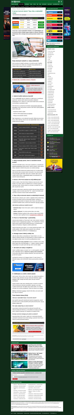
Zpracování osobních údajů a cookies (35, 413)
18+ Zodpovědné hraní (45, 413)
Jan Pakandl (24, 14)
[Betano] (7, 39)
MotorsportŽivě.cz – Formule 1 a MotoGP (20, 392)
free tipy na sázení (40, 202)
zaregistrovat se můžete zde (36, 214)
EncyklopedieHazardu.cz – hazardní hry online (35, 384)
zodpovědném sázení (28, 175)
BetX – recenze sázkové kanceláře (53, 128)
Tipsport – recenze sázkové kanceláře (53, 118)
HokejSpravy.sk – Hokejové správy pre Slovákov (36, 393)
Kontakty (15, 413)
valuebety (24, 290)
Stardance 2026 (50, 113)
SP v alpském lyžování (51, 89)
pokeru (14, 191)
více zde (32, 336)
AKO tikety (26, 243)
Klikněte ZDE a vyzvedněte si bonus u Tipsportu (24, 79)
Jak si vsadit (13, 6)
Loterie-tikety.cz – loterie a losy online (34, 387)
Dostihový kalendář (51, 99)
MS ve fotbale (50, 68)
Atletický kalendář (50, 94)
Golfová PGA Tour (50, 97)
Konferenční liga (50, 66)
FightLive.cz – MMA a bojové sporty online (20, 384)
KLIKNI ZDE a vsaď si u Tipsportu (35, 92)
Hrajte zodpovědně (14, 335)
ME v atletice (50, 56)
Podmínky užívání (26, 413)
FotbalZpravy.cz (33, 230)
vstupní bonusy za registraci (26, 113)
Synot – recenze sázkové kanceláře (53, 125)
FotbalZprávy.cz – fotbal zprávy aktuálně (20, 386)
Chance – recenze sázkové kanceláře (53, 123)
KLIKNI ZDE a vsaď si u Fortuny (35, 331)
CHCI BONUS (41, 22)
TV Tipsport (26, 257)
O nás (12, 413)
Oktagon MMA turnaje (51, 105)
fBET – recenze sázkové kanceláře (53, 131)
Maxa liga (49, 76)
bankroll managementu (17, 166)
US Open (49, 57)
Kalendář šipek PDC (51, 91)
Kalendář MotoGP (50, 86)
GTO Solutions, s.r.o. (54, 413)
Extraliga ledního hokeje (51, 73)
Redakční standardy (20, 413)
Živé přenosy (27, 6)
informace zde (30, 407)
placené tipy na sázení (26, 221)
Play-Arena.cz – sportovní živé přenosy (19, 393)
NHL (48, 74)
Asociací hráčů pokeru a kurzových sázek (22, 404)
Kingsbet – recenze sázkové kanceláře (53, 130)
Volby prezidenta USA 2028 (52, 111)
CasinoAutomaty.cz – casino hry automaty (35, 386)
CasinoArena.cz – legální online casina (19, 398)
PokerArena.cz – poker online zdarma (19, 395)
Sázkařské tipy (50, 135)
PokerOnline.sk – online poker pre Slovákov (35, 398)
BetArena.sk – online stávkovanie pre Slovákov (35, 389)
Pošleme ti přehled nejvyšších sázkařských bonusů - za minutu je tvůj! (27, 372)
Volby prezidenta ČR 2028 (52, 109)
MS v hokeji (50, 71)
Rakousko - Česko (52, 150)
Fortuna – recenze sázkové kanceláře (53, 117)
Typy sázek (22, 6)
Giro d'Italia (49, 84)
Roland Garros (50, 79)
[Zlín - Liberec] (48, 146)
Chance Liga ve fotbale (51, 51)
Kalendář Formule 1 (51, 54)
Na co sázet (18, 6)
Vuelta (49, 59)
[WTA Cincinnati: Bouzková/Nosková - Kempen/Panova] (48, 143)
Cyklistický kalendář (51, 92)
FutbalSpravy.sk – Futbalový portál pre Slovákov (36, 395)
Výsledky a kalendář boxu (52, 104)
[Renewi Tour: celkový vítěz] (48, 153)
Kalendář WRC (50, 102)
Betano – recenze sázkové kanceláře (53, 120)
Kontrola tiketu (32, 6)
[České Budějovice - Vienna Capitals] (48, 139)
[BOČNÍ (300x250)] (54, 172)
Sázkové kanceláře (39, 6)
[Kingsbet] (67, 39)
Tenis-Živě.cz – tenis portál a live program (20, 390)
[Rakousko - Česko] (48, 150)
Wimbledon (49, 81)
